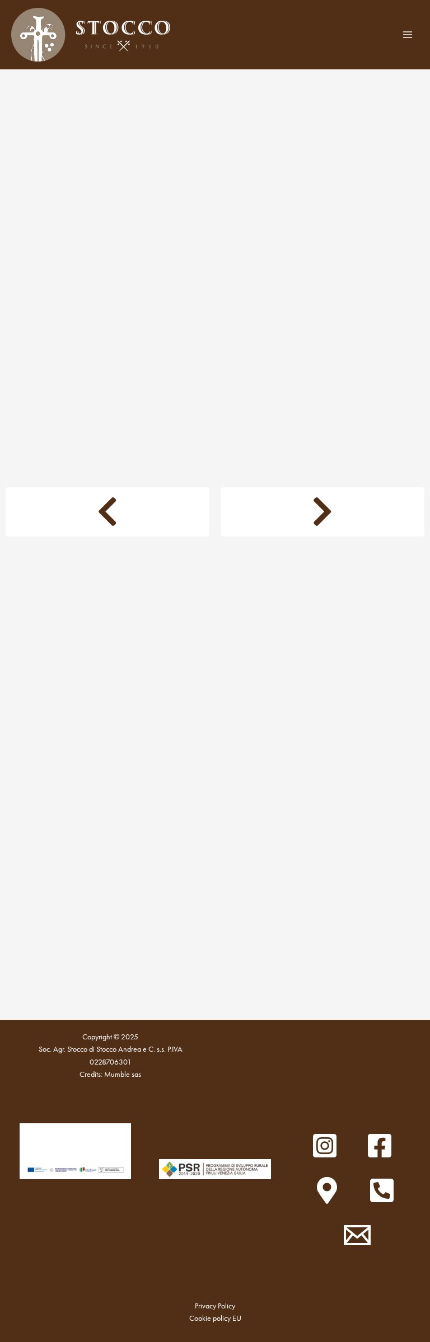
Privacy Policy (215, 1306)
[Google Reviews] (327, 1190)
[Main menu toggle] (407, 34)
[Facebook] (379, 1145)
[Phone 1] (381, 1190)
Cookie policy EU (215, 1318)
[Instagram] (324, 1145)
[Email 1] (357, 1235)
